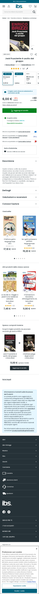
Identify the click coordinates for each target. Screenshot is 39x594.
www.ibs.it (31, 409)
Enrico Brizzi (10, 65)
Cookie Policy (31, 582)
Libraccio (11, 103)
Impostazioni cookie (19, 586)
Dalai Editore (26, 65)
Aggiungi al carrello (21, 111)
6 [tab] (24, 258)
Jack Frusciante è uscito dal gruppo (10, 355)
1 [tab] (19, 49)
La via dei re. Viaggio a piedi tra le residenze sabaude (9, 297)
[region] (19, 570)
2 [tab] (16, 258)
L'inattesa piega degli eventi (29, 355)
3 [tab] (18, 258)
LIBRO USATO (6, 54)
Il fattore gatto (10, 239)
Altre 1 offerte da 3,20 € (9, 105)
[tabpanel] (19, 36)
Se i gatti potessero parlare (29, 240)
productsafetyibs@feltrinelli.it (23, 431)
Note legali (6, 379)
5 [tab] (22, 258)
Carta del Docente (24, 132)
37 (23, 68)
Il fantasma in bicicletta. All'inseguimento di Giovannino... (29, 297)
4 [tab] (20, 258)
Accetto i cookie (19, 591)
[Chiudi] (36, 549)
